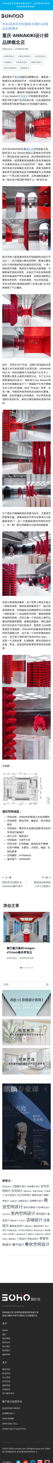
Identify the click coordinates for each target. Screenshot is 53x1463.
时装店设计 (21, 62)
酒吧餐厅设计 (39, 1234)
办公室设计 (10, 1195)
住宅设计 (17, 1190)
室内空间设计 (23, 1213)
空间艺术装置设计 (26, 1230)
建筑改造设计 (16, 1225)
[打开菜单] (42, 16)
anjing (9, 49)
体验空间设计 (38, 1191)
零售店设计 (33, 1238)
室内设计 (41, 1213)
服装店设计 (39, 1226)
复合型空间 (6, 1214)
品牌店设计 (9, 56)
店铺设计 (8, 62)
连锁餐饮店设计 (21, 1234)
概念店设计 (36, 62)
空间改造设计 (12, 1230)
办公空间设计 (24, 1195)
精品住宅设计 (39, 1230)
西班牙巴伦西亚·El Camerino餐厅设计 (12, 882)
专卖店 (6, 24)
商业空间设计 (24, 56)
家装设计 (14, 1220)
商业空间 (18, 24)
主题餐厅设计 (19, 1186)
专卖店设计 (6, 1187)
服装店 (29, 24)
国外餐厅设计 (44, 1207)
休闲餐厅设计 (33, 1186)
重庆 (15, 28)
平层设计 (22, 1221)
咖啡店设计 (37, 1195)
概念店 (39, 24)
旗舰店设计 (29, 1226)
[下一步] (45, 938)
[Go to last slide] (8, 938)
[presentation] (26, 927)
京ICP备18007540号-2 (27, 1452)
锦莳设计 (24, 68)
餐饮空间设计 (37, 1244)
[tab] (21, 967)
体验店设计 (27, 1191)
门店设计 (22, 1238)
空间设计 (23, 96)
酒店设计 (12, 1239)
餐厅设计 (18, 1244)
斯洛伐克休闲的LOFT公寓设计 (42, 882)
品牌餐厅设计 (36, 1200)
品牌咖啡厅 (14, 1201)
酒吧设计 (31, 1234)
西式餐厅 (11, 1234)
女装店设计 (40, 56)
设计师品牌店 (10, 68)
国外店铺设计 (30, 1207)
